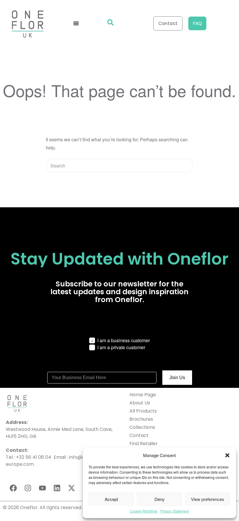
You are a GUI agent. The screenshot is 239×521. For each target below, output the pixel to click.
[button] (227, 455)
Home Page (142, 394)
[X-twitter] (71, 488)
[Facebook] (13, 488)
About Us (139, 402)
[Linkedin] (57, 488)
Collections (142, 427)
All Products (143, 411)
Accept (111, 499)
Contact (139, 435)
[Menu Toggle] (76, 23)
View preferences (207, 499)
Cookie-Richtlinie (143, 510)
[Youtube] (42, 488)
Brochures (141, 419)
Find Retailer (143, 443)
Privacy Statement (174, 510)
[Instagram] (27, 488)
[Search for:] (119, 165)
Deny (159, 499)
